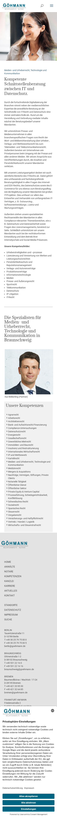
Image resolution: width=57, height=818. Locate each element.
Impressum (11, 614)
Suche (8, 619)
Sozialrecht (13, 505)
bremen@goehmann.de (15, 692)
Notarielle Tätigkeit (17, 481)
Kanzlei (9, 581)
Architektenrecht (16, 421)
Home (7, 561)
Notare (8, 571)
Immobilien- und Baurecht (20, 445)
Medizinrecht (14, 468)
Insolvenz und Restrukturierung (23, 448)
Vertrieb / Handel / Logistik (21, 521)
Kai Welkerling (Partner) (16, 396)
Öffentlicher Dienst (17, 485)
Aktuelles (10, 590)
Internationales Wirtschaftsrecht (24, 451)
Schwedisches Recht (18, 501)
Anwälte (9, 566)
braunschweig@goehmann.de (19, 669)
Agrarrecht (13, 414)
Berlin (8, 630)
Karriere (9, 585)
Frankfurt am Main (15, 699)
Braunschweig (12, 653)
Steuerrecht (13, 511)
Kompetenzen (12, 576)
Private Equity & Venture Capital (23, 491)
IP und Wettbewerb (17, 455)
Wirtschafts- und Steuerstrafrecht (24, 525)
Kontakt (9, 595)
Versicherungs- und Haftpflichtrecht (25, 518)
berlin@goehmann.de (14, 646)
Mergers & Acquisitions (19, 471)
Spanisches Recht (16, 508)
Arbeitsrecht (14, 418)
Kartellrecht (13, 458)
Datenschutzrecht (17, 431)
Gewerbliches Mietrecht (19, 441)
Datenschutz (12, 609)
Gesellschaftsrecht (17, 438)
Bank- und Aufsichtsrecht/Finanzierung (27, 424)
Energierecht (14, 435)
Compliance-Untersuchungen (22, 428)
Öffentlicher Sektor (17, 488)
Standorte (11, 605)
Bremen (8, 676)
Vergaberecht (14, 515)
